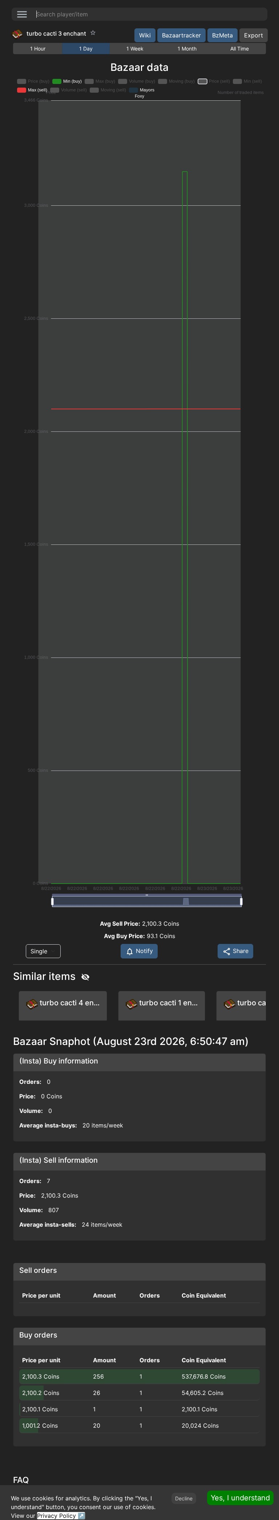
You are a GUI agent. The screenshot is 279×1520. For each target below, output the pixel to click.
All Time (239, 48)
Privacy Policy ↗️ (61, 1515)
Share (239, 950)
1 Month (187, 48)
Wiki (145, 35)
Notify (143, 950)
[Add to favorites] (93, 33)
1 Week (134, 48)
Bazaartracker (181, 35)
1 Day (86, 48)
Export (253, 35)
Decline (184, 1498)
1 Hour (37, 48)
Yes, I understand (240, 1497)
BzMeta (222, 35)
